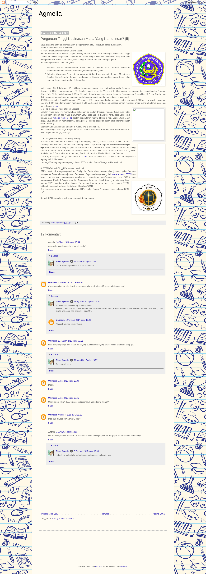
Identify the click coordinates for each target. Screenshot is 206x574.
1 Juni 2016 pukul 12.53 (66, 432)
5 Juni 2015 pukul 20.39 (68, 381)
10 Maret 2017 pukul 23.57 (86, 360)
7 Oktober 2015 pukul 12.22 (70, 415)
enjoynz (98, 566)
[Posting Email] (76, 223)
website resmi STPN (122, 174)
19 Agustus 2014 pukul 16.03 (78, 320)
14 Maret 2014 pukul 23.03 (86, 261)
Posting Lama (159, 514)
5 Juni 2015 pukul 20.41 (68, 398)
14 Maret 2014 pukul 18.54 (68, 242)
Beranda (105, 514)
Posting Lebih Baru (49, 514)
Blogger (123, 566)
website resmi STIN (62, 118)
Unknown (52, 282)
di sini (55, 106)
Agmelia (50, 13)
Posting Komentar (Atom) (63, 518)
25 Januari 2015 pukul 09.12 (70, 341)
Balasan (54, 256)
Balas (50, 250)
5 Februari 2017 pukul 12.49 (86, 451)
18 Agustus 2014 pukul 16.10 (86, 302)
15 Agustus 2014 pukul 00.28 (70, 282)
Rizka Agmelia (56, 223)
